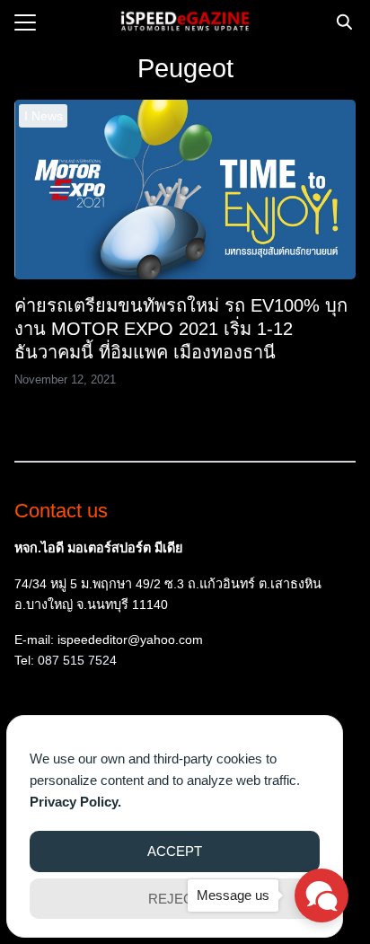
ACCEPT (174, 851)
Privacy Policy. (75, 801)
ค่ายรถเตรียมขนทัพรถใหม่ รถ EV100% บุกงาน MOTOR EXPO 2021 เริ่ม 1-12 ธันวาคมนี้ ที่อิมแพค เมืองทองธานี (181, 329)
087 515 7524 (77, 660)
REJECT (174, 898)
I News (43, 116)
